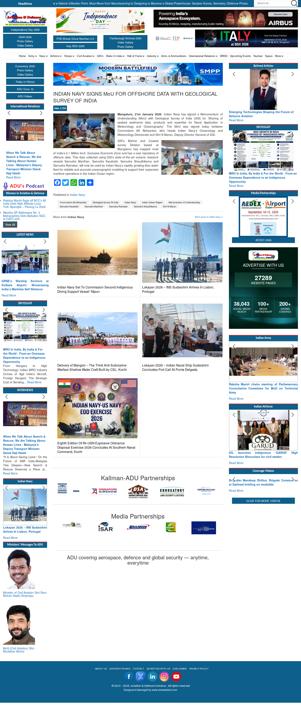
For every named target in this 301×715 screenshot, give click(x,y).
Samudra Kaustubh (69, 206)
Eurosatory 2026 (25, 66)
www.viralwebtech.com (164, 702)
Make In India (114, 56)
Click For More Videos (263, 539)
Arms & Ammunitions (173, 56)
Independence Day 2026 (25, 30)
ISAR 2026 (25, 37)
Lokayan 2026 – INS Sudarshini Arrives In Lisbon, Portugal (178, 289)
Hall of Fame (134, 56)
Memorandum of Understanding (184, 202)
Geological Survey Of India (105, 202)
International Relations (202, 56)
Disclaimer (180, 681)
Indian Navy (77, 195)
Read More (13, 177)
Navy (42, 56)
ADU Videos (25, 96)
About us (101, 681)
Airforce (54, 56)
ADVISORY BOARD (119, 681)
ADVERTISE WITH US (158, 681)
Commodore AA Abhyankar (73, 202)
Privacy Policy (198, 681)
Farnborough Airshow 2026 (125, 38)
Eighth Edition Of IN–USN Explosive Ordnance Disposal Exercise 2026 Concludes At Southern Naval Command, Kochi (96, 447)
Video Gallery (25, 45)
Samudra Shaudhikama (145, 206)
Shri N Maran (169, 206)
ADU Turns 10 (25, 89)
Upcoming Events (240, 56)
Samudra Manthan (94, 206)
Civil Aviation (84, 56)
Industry (151, 56)
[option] (70, 491)
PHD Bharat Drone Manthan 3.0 (75, 39)
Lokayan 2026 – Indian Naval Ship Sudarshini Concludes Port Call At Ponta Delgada (175, 367)
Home (22, 56)
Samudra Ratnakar (118, 206)
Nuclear (258, 56)
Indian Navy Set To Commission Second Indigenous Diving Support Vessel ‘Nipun (95, 289)
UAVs (100, 56)
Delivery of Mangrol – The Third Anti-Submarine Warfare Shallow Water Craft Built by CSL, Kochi (92, 367)
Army (31, 56)
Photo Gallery (25, 41)
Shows (68, 56)
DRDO (223, 56)
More (278, 56)
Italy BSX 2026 (75, 46)
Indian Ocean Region (152, 202)
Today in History (25, 82)
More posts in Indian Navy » (209, 217)
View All (10, 224)
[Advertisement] (263, 571)
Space (269, 56)
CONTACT (138, 681)
